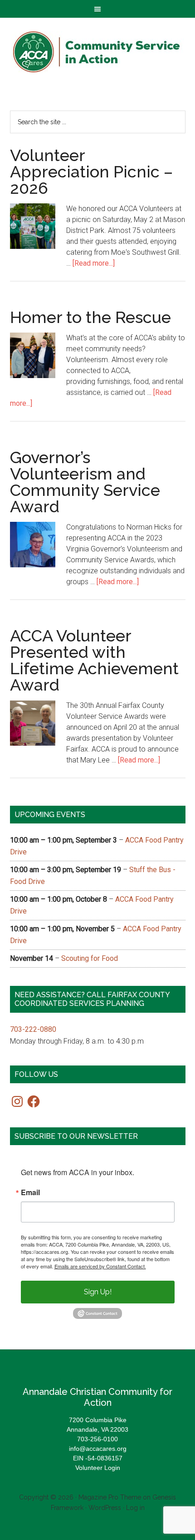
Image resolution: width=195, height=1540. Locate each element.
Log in (135, 1507)
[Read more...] (94, 263)
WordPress (104, 1507)
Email (30, 1192)
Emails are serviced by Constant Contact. (100, 1266)
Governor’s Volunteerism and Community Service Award (85, 482)
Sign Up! (98, 1292)
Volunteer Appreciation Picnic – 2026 (91, 171)
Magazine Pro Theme (109, 1497)
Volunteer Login (97, 1467)
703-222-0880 (33, 1029)
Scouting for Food (89, 958)
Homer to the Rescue (90, 317)
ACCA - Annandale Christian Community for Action (97, 51)
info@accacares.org (98, 1448)
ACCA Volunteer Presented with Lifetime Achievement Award (94, 660)
